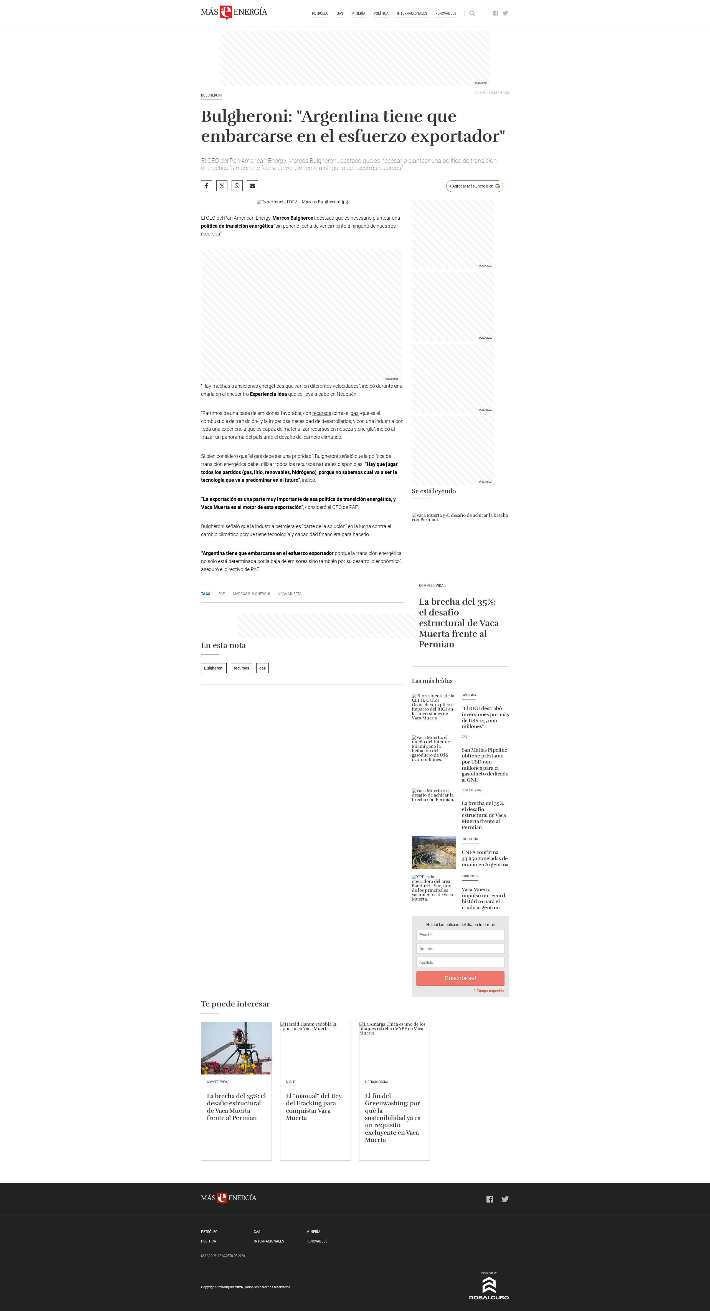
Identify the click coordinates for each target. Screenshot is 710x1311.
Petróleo (320, 13)
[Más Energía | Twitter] (505, 13)
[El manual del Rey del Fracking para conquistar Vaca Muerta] (315, 1048)
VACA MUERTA (289, 594)
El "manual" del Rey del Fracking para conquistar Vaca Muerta (313, 1107)
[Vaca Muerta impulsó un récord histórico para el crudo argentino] (434, 891)
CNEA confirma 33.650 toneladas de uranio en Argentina (485, 858)
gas (355, 413)
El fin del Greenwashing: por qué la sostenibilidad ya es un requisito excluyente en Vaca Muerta (392, 1117)
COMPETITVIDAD (432, 585)
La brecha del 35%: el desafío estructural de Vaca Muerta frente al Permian (459, 623)
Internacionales (412, 13)
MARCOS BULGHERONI (251, 594)
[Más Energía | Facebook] (495, 13)
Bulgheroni (211, 95)
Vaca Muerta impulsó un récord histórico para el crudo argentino (483, 898)
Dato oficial (470, 839)
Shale (290, 1082)
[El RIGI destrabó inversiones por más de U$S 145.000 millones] (434, 710)
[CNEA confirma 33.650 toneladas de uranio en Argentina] (434, 852)
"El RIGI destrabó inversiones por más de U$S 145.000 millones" (485, 717)
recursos (321, 413)
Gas (340, 13)
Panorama (469, 695)
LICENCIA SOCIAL (377, 1082)
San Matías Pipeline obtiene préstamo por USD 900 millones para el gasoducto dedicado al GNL (485, 765)
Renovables (445, 13)
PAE (222, 594)
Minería (358, 13)
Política (381, 13)
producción (470, 876)
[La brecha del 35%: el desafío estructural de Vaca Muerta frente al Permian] (460, 540)
